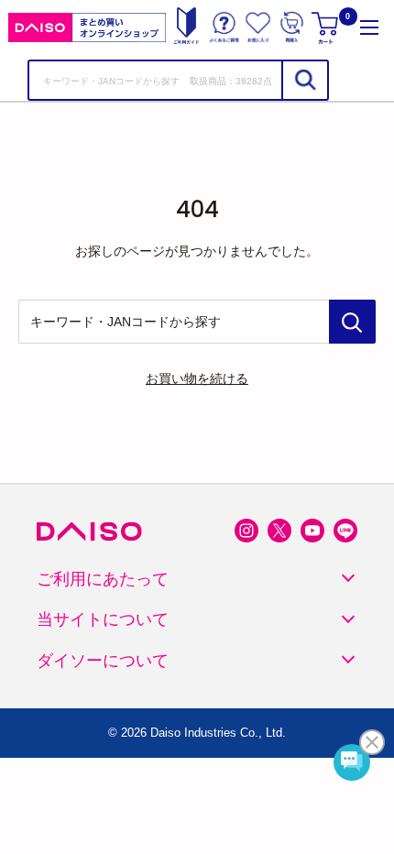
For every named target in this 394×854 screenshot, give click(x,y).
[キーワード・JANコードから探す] (352, 322)
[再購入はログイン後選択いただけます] (292, 27)
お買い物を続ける (197, 378)
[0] (327, 27)
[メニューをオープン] (369, 27)
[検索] (304, 80)
